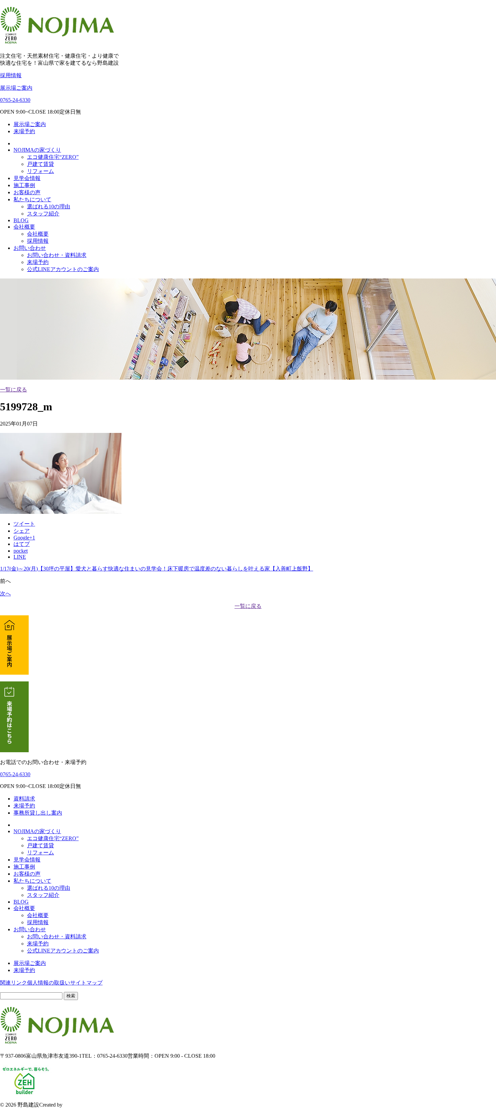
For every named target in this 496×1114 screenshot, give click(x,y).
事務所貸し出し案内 (37, 813)
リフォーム (40, 171)
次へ (5, 593)
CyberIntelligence (83, 1105)
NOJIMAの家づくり (37, 150)
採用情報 (11, 75)
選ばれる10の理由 (48, 206)
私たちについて (32, 199)
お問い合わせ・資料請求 (56, 255)
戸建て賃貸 (40, 164)
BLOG (21, 220)
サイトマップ (86, 983)
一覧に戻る (13, 389)
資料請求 (24, 798)
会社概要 (24, 227)
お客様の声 (26, 192)
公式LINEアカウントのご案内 (63, 269)
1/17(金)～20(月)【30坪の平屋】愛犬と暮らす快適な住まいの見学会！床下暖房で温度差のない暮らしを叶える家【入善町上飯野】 (156, 568)
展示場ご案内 (16, 88)
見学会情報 (26, 178)
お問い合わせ (29, 248)
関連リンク (13, 983)
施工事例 (24, 185)
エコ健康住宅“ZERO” (53, 157)
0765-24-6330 (15, 100)
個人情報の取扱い (48, 983)
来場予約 (24, 131)
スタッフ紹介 (43, 213)
